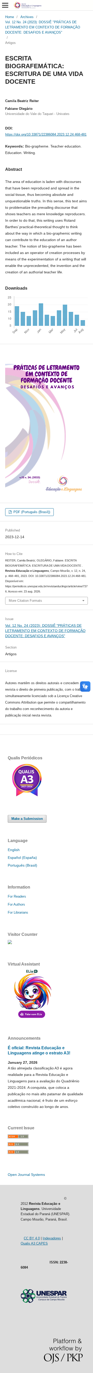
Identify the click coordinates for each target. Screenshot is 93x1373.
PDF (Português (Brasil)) (31, 512)
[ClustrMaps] (10, 943)
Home (9, 17)
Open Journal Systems (26, 1175)
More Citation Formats (25, 601)
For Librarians (18, 912)
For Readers (17, 896)
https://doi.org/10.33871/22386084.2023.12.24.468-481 (46, 134)
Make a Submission (27, 819)
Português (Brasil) (22, 865)
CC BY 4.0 (32, 1238)
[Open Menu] (5, 5)
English (14, 850)
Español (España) (22, 857)
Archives (27, 17)
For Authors (16, 904)
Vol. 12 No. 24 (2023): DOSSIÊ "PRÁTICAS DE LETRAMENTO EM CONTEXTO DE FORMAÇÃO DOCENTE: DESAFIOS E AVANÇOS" (42, 27)
